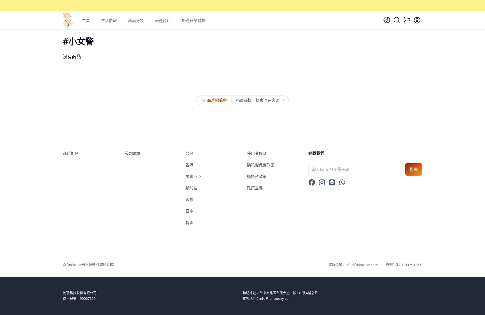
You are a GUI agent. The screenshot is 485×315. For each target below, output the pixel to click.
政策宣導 (255, 188)
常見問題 (132, 153)
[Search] (397, 20)
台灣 (189, 153)
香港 (189, 164)
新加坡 (191, 188)
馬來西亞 (193, 176)
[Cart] (407, 20)
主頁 (86, 20)
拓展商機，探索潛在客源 (257, 100)
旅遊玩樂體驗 (193, 20)
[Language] (387, 20)
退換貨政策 (257, 176)
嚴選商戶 (163, 20)
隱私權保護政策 (260, 164)
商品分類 (136, 20)
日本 (189, 211)
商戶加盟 (71, 153)
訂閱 (414, 169)
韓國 (189, 222)
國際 (189, 199)
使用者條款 (257, 153)
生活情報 (109, 20)
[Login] (417, 20)
